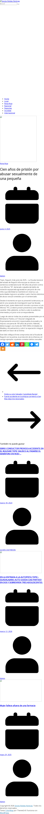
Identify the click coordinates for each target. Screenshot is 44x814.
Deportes (8, 108)
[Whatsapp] (26, 344)
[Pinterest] (22, 344)
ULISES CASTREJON (8, 550)
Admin (2, 276)
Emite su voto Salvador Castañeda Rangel (20, 394)
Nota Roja (8, 103)
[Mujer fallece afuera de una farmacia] (21, 701)
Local (6, 101)
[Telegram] (36, 344)
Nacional (7, 106)
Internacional (9, 113)
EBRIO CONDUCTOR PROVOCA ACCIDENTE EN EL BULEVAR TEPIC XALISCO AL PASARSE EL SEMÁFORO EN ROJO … (21, 451)
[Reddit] (12, 344)
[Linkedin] (17, 344)
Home (6, 99)
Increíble (7, 110)
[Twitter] (7, 344)
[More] (3, 349)
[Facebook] (2, 344)
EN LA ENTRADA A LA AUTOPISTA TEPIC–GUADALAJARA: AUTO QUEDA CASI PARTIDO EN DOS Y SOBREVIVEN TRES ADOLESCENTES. (21, 580)
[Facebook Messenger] (31, 344)
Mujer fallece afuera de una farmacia (17, 705)
